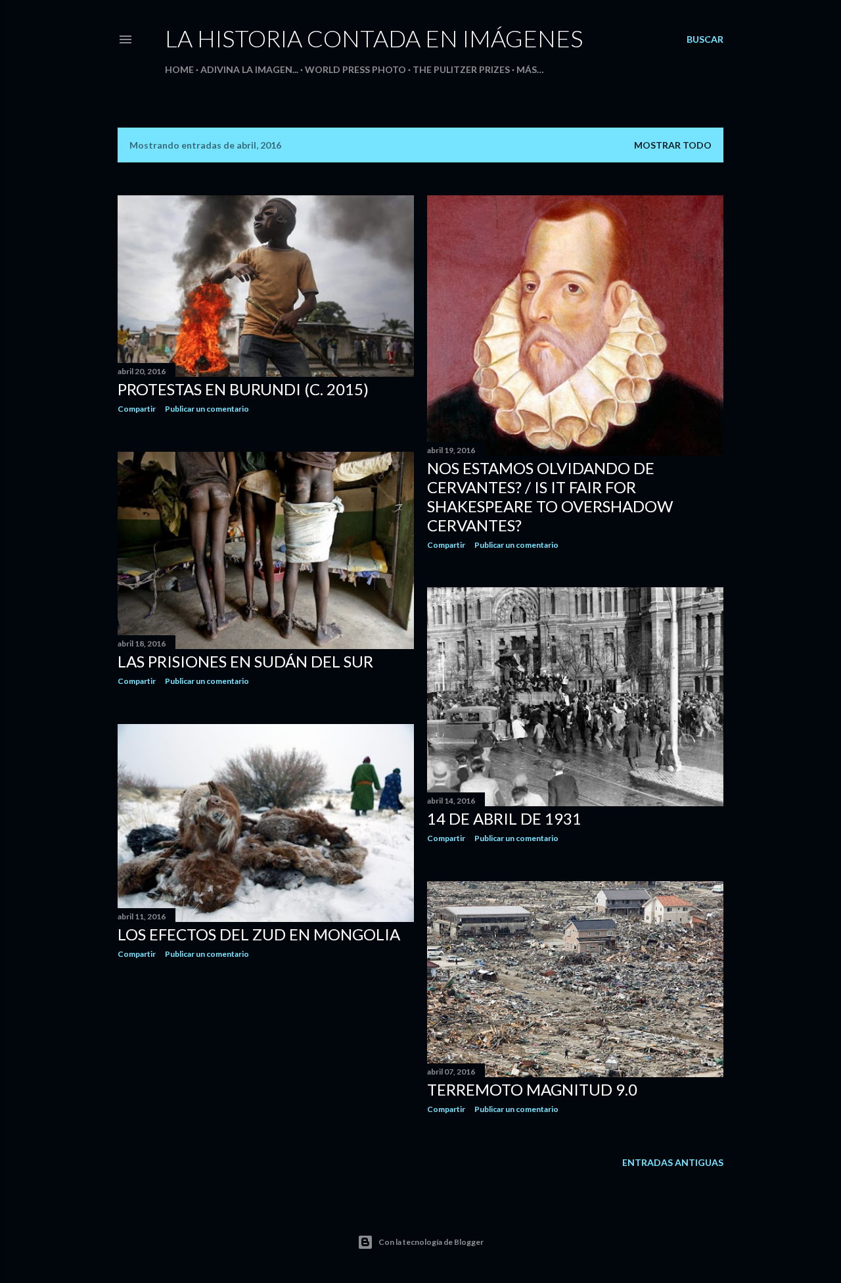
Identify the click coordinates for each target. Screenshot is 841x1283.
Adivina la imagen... (249, 69)
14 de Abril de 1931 (504, 818)
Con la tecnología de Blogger (431, 1242)
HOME (179, 69)
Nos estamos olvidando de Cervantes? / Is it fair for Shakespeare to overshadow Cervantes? (550, 496)
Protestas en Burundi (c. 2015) (243, 389)
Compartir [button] (137, 409)
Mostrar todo (673, 145)
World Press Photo (355, 69)
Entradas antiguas (672, 1162)
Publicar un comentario (207, 409)
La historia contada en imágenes (374, 38)
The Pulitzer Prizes (461, 69)
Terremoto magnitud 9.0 (532, 1089)
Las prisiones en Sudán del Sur (245, 661)
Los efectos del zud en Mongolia (259, 934)
